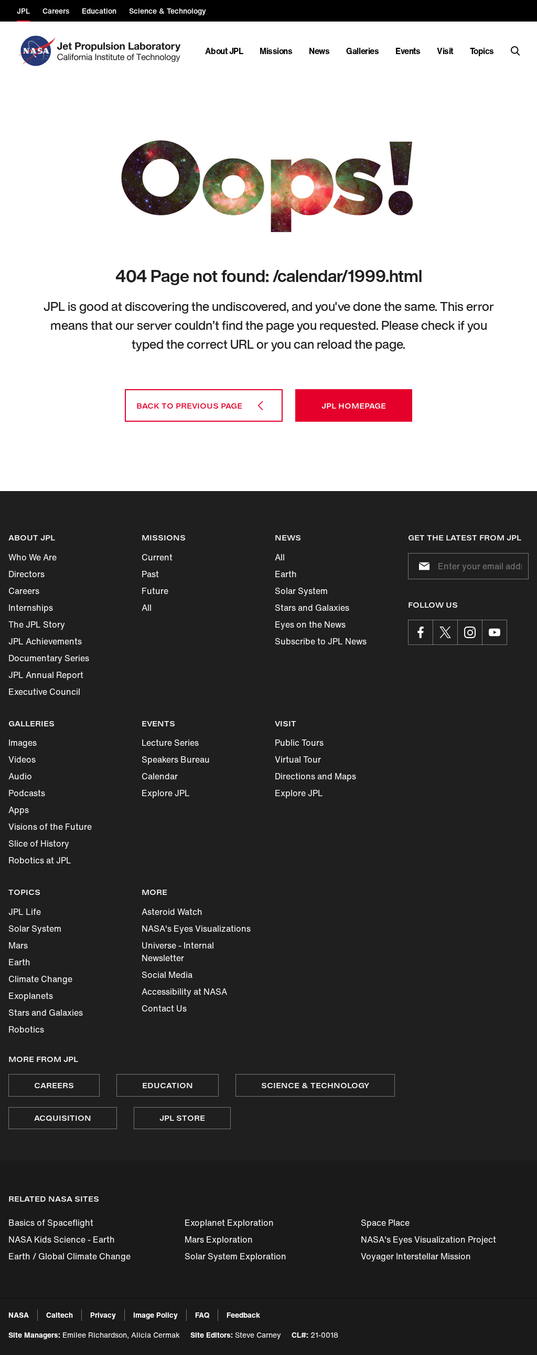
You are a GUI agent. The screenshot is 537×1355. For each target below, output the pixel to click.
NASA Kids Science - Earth (61, 1239)
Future (155, 591)
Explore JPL (166, 793)
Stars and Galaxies (312, 607)
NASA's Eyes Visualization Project (428, 1239)
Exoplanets (30, 995)
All (147, 607)
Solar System (301, 591)
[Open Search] (515, 51)
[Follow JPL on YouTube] (494, 632)
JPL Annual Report (45, 675)
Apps (18, 810)
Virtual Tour (298, 759)
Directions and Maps (315, 776)
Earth (286, 574)
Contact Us (164, 1008)
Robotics (26, 1029)
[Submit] (422, 566)
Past (150, 574)
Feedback (243, 1314)
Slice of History (38, 843)
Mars (18, 945)
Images (22, 742)
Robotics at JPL (39, 860)
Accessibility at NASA (184, 991)
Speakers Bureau (176, 759)
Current (157, 557)
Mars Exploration (219, 1239)
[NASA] (36, 51)
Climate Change (40, 979)
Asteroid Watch (172, 911)
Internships (30, 607)
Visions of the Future (50, 826)
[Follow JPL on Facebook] (420, 632)
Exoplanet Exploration (229, 1222)
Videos (22, 759)
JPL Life (24, 911)
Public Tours (299, 742)
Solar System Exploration (235, 1256)
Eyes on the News (310, 624)
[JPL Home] (121, 51)
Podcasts (26, 793)
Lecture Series (170, 742)
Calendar (160, 776)
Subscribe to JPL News (321, 641)
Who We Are (32, 557)
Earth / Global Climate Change (69, 1256)
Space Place (385, 1222)
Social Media (167, 974)
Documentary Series (48, 658)
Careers (23, 591)
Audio (20, 776)
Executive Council (44, 691)
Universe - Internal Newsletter (178, 951)
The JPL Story (36, 624)
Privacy (103, 1314)
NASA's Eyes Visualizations (196, 928)
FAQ (202, 1314)
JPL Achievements (45, 641)
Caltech (59, 1314)
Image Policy (155, 1314)
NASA (18, 1314)
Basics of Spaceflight (50, 1222)
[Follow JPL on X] (445, 632)
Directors (26, 574)
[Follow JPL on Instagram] (469, 632)
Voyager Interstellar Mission (416, 1256)
